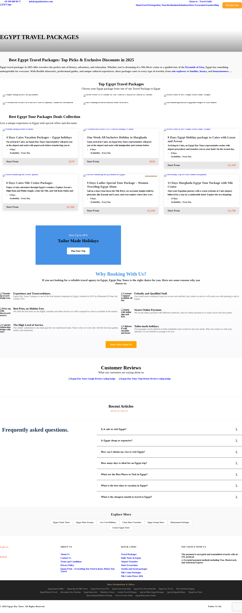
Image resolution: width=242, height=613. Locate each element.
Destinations (173, 5)
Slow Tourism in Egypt (185, 589)
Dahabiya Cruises (107, 592)
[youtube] (236, 1)
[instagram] (241, 1)
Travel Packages (149, 5)
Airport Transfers (129, 561)
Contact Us (66, 558)
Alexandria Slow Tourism (70, 592)
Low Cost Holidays (108, 522)
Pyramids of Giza (194, 67)
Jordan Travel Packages (127, 592)
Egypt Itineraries (90, 592)
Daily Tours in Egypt (131, 558)
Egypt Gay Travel (166, 589)
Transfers (210, 5)
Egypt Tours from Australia (145, 589)
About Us (65, 554)
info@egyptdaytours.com (41, 1)
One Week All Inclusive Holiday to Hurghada (117, 137)
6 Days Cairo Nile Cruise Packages (29, 183)
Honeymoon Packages (180, 522)
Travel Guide (205, 1)
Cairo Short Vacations (131, 522)
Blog (217, 5)
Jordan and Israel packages (134, 569)
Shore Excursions (197, 5)
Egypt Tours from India (121, 589)
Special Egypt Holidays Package (99, 595)
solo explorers (178, 71)
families (194, 71)
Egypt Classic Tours (61, 522)
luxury (203, 71)
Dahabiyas (184, 5)
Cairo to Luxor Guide (123, 595)
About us (193, 1)
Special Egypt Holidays (176, 592)
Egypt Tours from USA (100, 589)
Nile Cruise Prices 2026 (132, 576)
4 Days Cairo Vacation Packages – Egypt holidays (39, 137)
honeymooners (221, 71)
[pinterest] (225, 1)
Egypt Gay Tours (195, 592)
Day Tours (162, 5)
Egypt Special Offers (56, 589)
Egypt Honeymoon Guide (146, 595)
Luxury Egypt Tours (121, 528)
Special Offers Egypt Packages (152, 592)
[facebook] (220, 1)
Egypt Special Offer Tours (77, 589)
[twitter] (231, 1)
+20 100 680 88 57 (12, 1)
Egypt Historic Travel (48, 592)
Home (138, 5)
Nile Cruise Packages (131, 572)
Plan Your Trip (232, 5)
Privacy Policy (67, 565)
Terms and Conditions (71, 561)
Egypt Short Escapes (85, 522)
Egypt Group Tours (156, 522)
